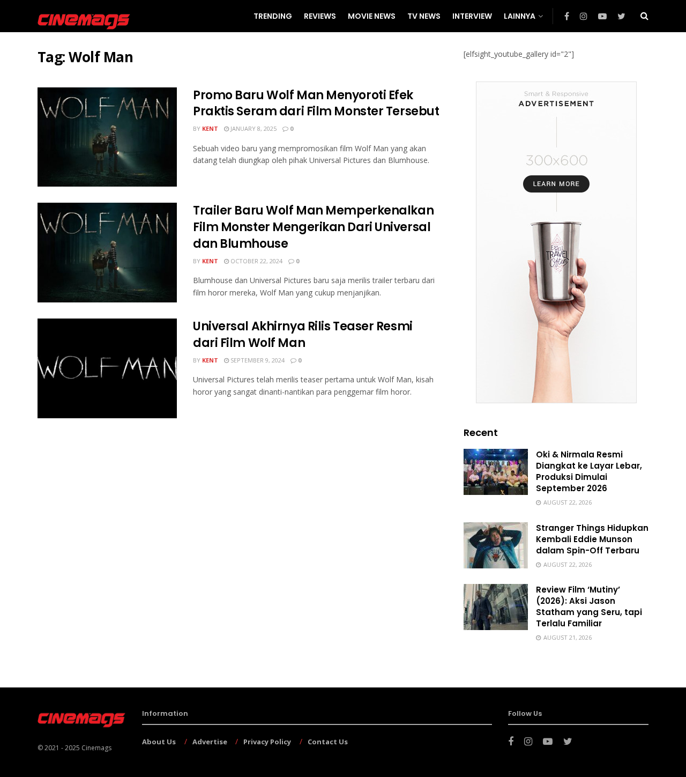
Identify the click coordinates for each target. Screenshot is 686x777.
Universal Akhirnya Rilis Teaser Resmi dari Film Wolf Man (303, 334)
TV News (424, 16)
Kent (210, 128)
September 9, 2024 (257, 360)
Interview (472, 16)
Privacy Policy (267, 741)
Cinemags (96, 747)
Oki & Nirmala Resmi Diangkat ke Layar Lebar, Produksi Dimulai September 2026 (589, 471)
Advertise (209, 741)
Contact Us (328, 741)
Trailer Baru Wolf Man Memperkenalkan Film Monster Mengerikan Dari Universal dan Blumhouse (313, 227)
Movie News (372, 16)
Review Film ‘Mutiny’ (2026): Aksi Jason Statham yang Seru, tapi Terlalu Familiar (589, 606)
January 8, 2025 (253, 128)
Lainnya (519, 16)
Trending (272, 16)
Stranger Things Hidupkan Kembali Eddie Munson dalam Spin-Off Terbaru (592, 539)
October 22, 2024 (255, 261)
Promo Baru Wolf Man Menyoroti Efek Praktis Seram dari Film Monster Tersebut (316, 103)
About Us (159, 741)
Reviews (320, 16)
